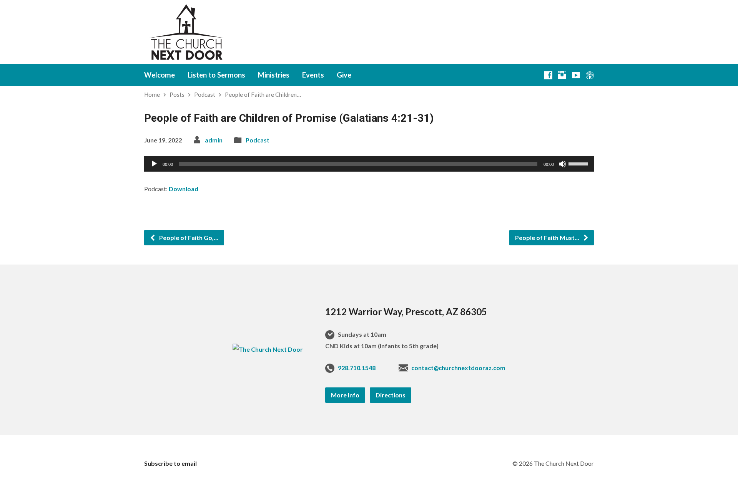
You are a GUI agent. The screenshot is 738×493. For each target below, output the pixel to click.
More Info (345, 395)
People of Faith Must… (547, 237)
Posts (177, 94)
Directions (391, 395)
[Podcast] (590, 75)
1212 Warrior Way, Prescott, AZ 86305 (406, 311)
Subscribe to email (170, 463)
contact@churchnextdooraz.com (458, 367)
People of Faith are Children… (263, 94)
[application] (369, 164)
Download (183, 188)
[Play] (154, 164)
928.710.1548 (357, 367)
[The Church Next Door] (268, 349)
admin (214, 140)
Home (152, 94)
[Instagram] (562, 75)
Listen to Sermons (216, 74)
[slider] (579, 163)
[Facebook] (548, 75)
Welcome (159, 74)
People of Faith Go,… (188, 237)
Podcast (204, 94)
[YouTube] (576, 75)
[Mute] (562, 164)
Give (344, 74)
